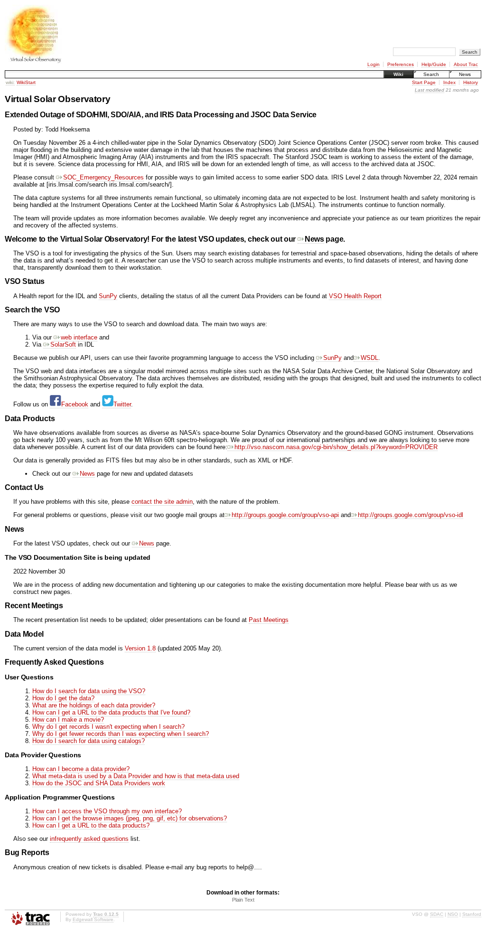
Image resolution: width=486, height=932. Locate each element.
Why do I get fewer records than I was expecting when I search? (120, 733)
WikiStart (26, 82)
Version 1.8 (140, 648)
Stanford (471, 914)
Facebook (74, 404)
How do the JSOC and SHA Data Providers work (98, 783)
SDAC (436, 914)
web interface (79, 337)
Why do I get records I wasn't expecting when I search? (108, 726)
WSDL (369, 357)
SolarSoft (63, 344)
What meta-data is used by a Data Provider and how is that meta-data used (135, 776)
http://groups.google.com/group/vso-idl (410, 514)
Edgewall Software (93, 919)
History (470, 82)
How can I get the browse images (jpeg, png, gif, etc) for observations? (129, 818)
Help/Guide (433, 64)
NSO (453, 914)
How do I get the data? (63, 698)
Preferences (400, 64)
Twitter (122, 404)
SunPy (108, 296)
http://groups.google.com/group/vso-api (285, 514)
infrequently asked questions (89, 838)
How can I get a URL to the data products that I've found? (111, 712)
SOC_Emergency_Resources (103, 177)
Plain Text (243, 900)
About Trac (466, 64)
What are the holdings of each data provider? (93, 705)
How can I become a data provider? (81, 768)
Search (431, 74)
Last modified (429, 90)
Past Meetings (269, 619)
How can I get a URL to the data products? (91, 825)
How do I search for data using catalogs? (88, 740)
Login (373, 64)
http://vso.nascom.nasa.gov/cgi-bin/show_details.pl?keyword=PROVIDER (336, 447)
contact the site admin (162, 501)
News (465, 74)
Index (449, 82)
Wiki (398, 74)
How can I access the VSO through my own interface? (107, 811)
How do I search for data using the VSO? (88, 691)
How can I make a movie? (68, 719)
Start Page (424, 82)
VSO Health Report (355, 296)
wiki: (10, 82)
